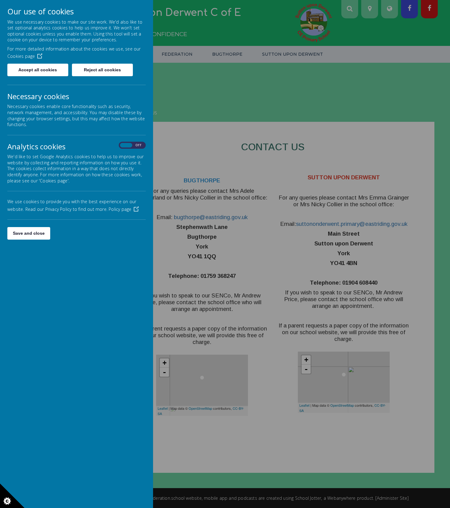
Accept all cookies (37, 69)
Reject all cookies (102, 69)
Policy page (120, 209)
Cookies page (21, 56)
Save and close (29, 233)
